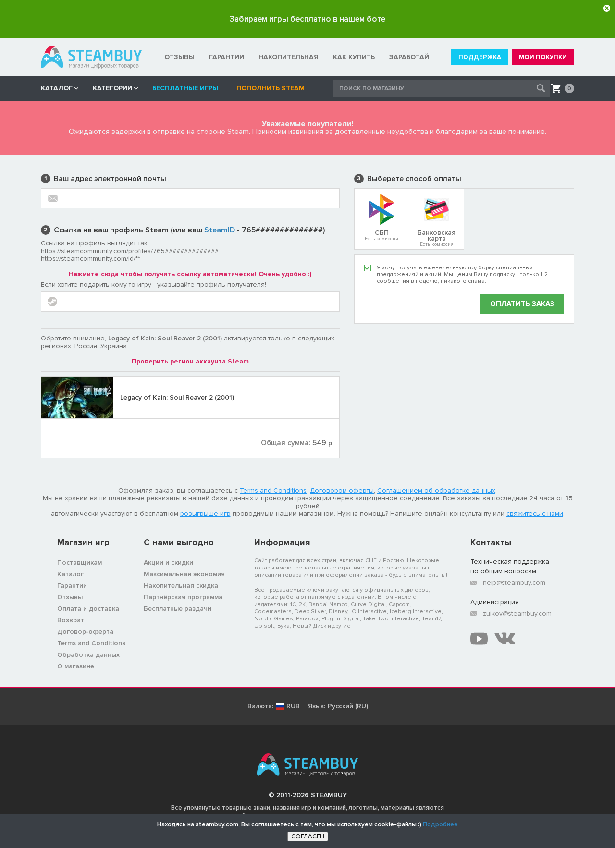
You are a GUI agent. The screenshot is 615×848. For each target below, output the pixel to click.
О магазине (75, 666)
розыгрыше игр (205, 513)
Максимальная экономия (184, 574)
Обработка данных (88, 655)
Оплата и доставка (88, 609)
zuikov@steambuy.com (517, 613)
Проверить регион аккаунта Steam (190, 361)
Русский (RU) (348, 706)
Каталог (70, 574)
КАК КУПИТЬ (354, 57)
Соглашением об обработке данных (436, 490)
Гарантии (72, 585)
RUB (293, 706)
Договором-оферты (342, 490)
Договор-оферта (85, 632)
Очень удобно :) (190, 274)
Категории (112, 88)
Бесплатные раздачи (177, 609)
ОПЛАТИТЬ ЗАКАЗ (522, 304)
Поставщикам (79, 562)
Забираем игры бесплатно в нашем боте (307, 19)
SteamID (219, 230)
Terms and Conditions (273, 490)
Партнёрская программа (183, 597)
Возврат (70, 620)
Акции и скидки (168, 562)
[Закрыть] (606, 8)
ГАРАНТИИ (226, 57)
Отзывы (70, 597)
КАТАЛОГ (57, 88)
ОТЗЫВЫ (179, 57)
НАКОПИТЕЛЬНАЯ (288, 57)
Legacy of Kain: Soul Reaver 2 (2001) (177, 397)
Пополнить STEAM (270, 88)
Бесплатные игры (187, 88)
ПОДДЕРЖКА (479, 57)
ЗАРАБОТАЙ (409, 57)
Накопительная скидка (181, 585)
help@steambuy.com (514, 583)
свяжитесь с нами (534, 513)
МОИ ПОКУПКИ (543, 57)
